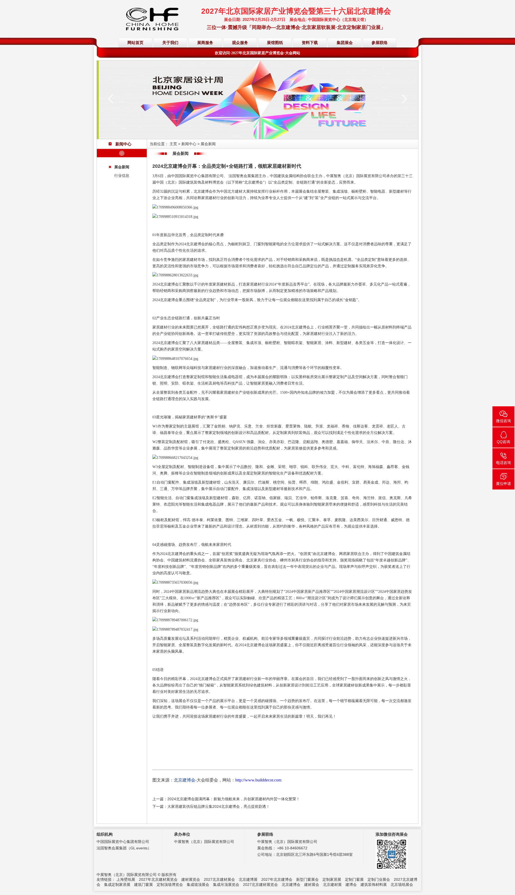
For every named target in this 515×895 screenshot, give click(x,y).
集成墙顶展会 (198, 884)
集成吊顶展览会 (226, 884)
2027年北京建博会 (276, 879)
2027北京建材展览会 (260, 884)
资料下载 (310, 43)
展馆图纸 (275, 43)
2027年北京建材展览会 (158, 879)
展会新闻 (121, 167)
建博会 (351, 884)
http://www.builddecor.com (258, 780)
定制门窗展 (354, 879)
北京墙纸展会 (402, 884)
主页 (173, 144)
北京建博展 (248, 879)
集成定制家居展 (117, 884)
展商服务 (205, 43)
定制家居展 (331, 879)
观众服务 (240, 43)
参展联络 (379, 43)
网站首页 (135, 43)
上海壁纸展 (125, 879)
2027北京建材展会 (219, 879)
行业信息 (121, 175)
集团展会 (345, 43)
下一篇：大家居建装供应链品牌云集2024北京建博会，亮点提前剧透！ (211, 806)
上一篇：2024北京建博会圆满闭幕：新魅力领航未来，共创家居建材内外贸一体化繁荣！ (226, 799)
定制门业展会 (378, 879)
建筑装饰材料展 (373, 884)
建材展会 (311, 884)
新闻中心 (188, 144)
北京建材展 (332, 884)
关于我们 (170, 43)
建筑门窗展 (143, 884)
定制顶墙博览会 (170, 884)
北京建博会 (291, 884)
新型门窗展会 (307, 879)
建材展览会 (190, 879)
